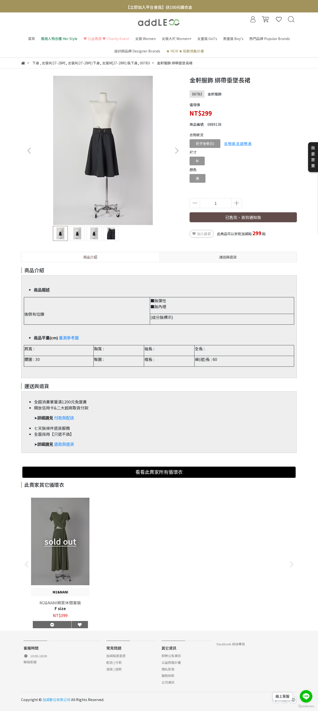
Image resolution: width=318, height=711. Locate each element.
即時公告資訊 (171, 655)
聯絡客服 (30, 662)
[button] (176, 150)
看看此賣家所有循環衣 (159, 471)
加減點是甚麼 (116, 655)
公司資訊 (167, 682)
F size (60, 608)
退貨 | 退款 (114, 669)
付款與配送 (64, 418)
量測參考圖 (69, 338)
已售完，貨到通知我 (243, 217)
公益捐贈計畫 (171, 662)
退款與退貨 (64, 444)
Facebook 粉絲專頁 (231, 644)
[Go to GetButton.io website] (306, 706)
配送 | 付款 (114, 662)
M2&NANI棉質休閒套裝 (60, 602)
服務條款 (167, 675)
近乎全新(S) (205, 143)
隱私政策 (167, 669)
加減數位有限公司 (56, 699)
